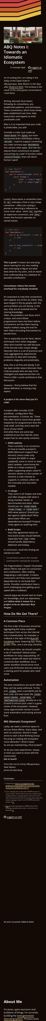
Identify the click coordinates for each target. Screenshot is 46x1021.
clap (7, 806)
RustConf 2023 (16, 86)
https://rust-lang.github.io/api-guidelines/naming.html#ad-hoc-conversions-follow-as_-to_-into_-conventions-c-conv (23, 785)
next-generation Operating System (19, 1017)
